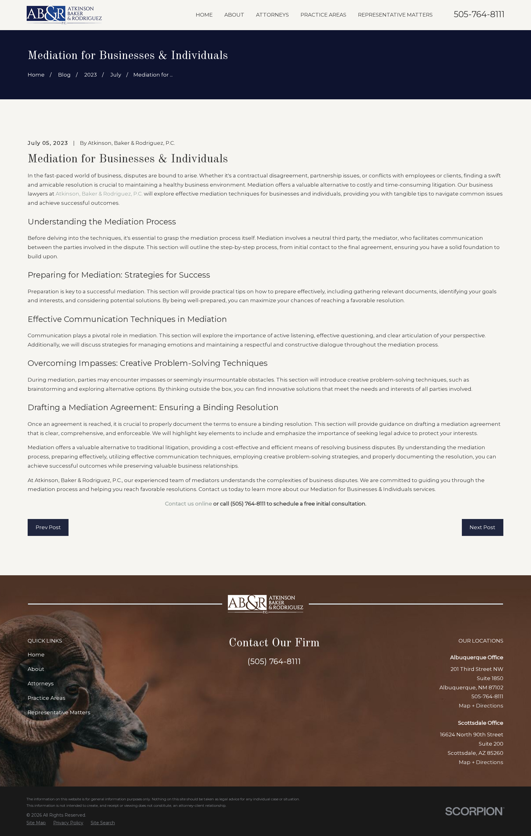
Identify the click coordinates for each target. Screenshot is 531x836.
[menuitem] (36, 823)
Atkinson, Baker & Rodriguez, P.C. (99, 194)
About (36, 669)
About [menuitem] (234, 15)
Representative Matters (59, 712)
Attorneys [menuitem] (272, 15)
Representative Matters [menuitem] (395, 15)
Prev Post (48, 527)
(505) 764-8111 (248, 504)
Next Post (482, 527)
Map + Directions (481, 706)
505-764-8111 (479, 14)
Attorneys (41, 683)
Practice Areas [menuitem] (323, 15)
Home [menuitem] (204, 15)
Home (36, 655)
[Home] (64, 15)
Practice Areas (46, 698)
